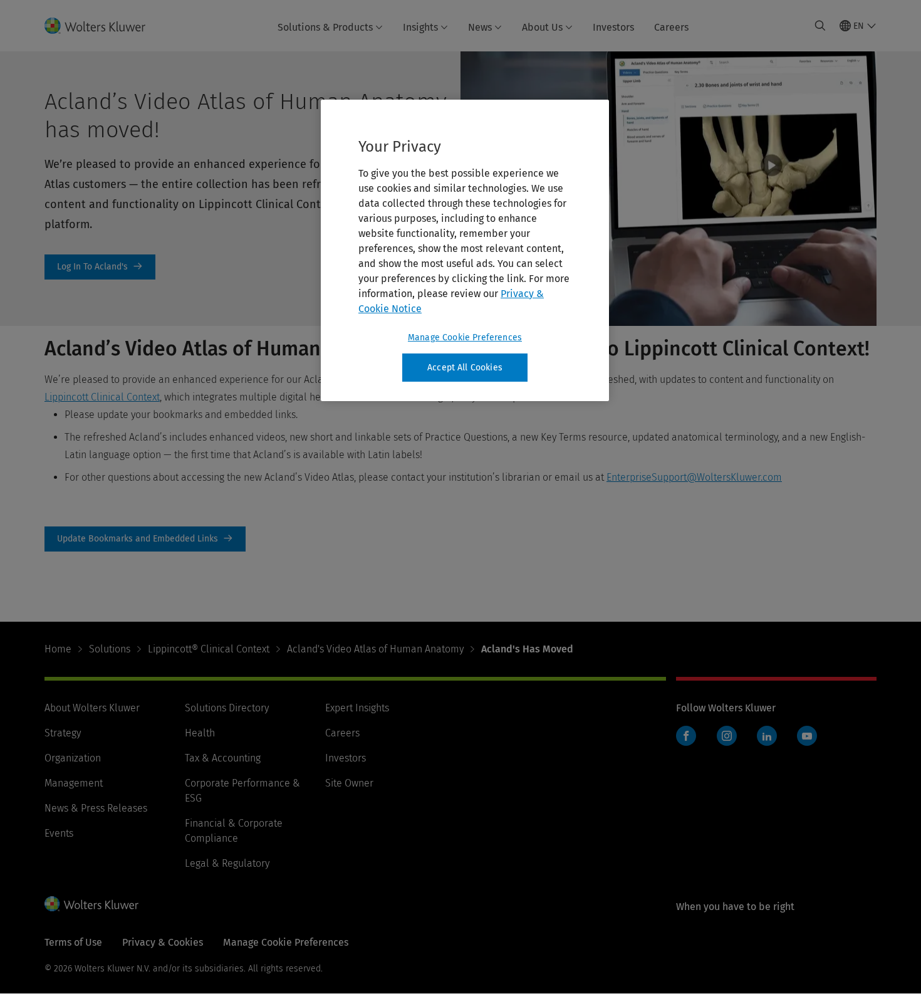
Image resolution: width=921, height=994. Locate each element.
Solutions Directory (227, 708)
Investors (613, 27)
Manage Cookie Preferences (465, 337)
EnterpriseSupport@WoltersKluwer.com (694, 477)
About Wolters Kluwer (92, 708)
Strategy (62, 733)
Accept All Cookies (464, 367)
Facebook (686, 736)
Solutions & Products (325, 27)
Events (58, 833)
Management (73, 783)
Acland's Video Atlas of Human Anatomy (375, 649)
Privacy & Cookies (162, 942)
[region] (465, 251)
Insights (420, 27)
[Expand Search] (820, 25)
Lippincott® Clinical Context (208, 649)
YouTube (807, 736)
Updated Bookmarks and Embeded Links (145, 539)
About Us (542, 27)
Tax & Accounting (223, 758)
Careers (671, 27)
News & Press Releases (95, 808)
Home (57, 649)
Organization (72, 758)
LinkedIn (767, 736)
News (480, 27)
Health (200, 733)
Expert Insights (357, 708)
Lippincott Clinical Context (102, 397)
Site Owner (349, 783)
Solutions (109, 649)
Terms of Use (73, 942)
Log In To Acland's (100, 267)
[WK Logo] (91, 903)
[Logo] (102, 26)
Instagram (727, 736)
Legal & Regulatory (227, 863)
